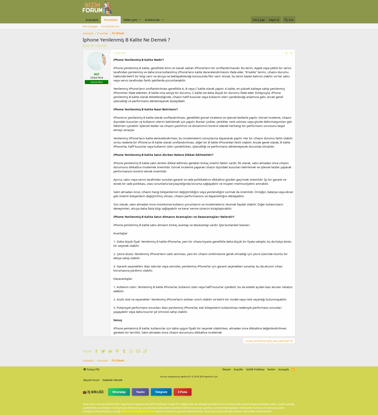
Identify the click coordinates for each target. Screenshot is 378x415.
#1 (291, 53)
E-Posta (182, 392)
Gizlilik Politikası (255, 369)
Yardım (271, 369)
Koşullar (238, 369)
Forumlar (111, 20)
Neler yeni (130, 20)
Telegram (161, 392)
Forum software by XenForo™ (189, 376)
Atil (87, 45)
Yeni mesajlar (90, 26)
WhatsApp (119, 392)
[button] (140, 19)
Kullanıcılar (152, 20)
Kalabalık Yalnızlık (112, 380)
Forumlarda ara (110, 26)
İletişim (226, 369)
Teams (140, 392)
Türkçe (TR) (92, 369)
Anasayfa (92, 20)
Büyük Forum (91, 380)
